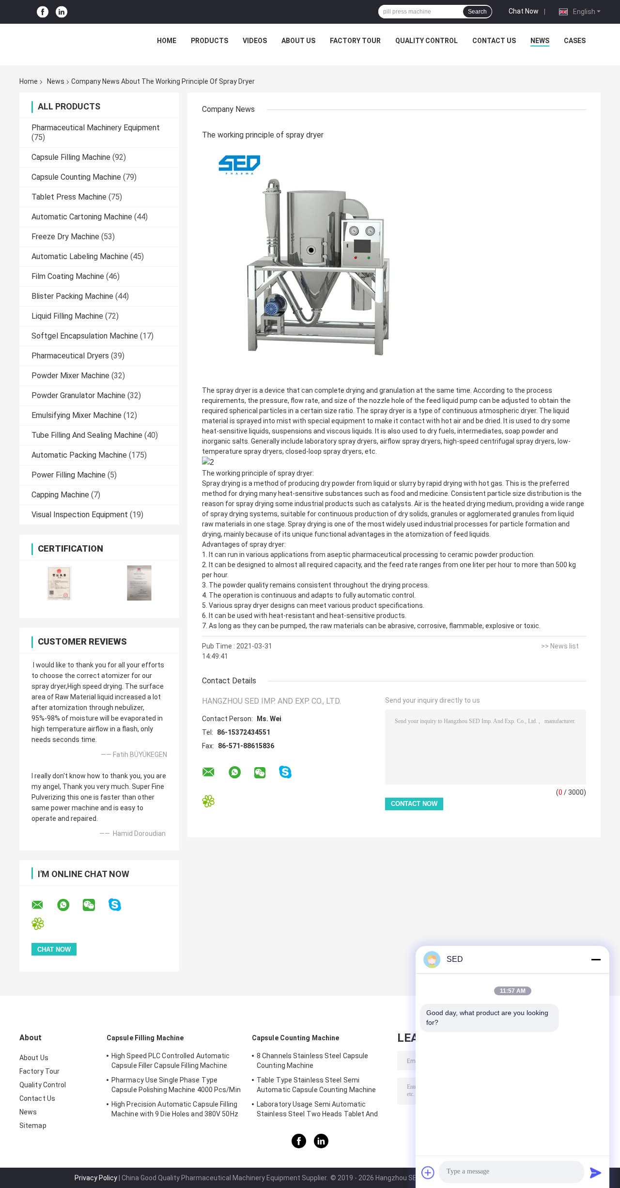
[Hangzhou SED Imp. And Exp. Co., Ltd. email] (43, 905)
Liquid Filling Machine (67, 316)
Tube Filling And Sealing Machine (86, 435)
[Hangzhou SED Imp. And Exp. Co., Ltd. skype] (120, 904)
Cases (575, 41)
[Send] (596, 1172)
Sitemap (32, 1125)
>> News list (560, 646)
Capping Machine (60, 494)
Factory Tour (355, 41)
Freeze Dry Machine (65, 236)
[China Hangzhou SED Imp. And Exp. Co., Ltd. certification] (59, 583)
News (539, 41)
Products (209, 41)
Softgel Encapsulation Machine (84, 335)
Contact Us (494, 41)
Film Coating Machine (67, 276)
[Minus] (596, 959)
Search (477, 11)
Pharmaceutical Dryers (70, 355)
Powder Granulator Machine (78, 395)
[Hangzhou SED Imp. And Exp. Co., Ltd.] (73, 43)
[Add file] (428, 1172)
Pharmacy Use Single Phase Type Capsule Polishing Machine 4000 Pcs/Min (176, 1085)
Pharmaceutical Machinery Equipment (95, 127)
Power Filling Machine (68, 474)
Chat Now (524, 11)
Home (166, 41)
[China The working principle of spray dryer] (323, 264)
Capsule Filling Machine (70, 157)
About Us (298, 41)
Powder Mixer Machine (70, 375)
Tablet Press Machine (69, 196)
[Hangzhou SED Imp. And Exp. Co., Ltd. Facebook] (42, 12)
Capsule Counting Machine (76, 177)
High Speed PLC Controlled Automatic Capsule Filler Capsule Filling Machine (170, 1060)
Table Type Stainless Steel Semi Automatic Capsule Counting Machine (316, 1085)
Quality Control (426, 41)
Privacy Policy (96, 1178)
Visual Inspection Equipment (79, 514)
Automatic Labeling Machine (79, 256)
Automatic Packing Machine (79, 455)
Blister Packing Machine (72, 296)
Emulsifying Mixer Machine (76, 415)
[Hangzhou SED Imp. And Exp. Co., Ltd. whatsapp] (69, 905)
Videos (255, 41)
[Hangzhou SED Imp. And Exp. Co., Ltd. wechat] (95, 905)
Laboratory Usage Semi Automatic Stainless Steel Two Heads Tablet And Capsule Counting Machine (317, 1110)
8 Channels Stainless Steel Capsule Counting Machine (312, 1060)
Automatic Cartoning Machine (81, 216)
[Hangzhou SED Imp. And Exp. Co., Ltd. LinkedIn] (61, 12)
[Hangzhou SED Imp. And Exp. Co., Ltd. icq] (43, 923)
